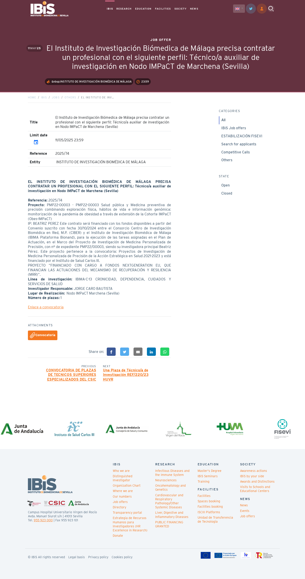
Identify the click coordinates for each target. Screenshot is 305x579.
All (223, 120)
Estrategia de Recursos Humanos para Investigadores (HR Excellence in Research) (130, 524)
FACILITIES (163, 8)
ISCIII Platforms (209, 512)
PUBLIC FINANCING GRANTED (169, 524)
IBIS (110, 8)
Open (225, 185)
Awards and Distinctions (257, 481)
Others (70, 97)
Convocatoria (45, 335)
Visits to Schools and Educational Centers (255, 489)
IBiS (44, 97)
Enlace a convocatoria (46, 307)
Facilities (204, 496)
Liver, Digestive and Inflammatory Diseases (171, 514)
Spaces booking (209, 501)
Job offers (120, 502)
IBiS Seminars (208, 476)
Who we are (121, 471)
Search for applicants (238, 144)
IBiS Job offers (233, 128)
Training (203, 481)
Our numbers (122, 496)
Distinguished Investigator (122, 478)
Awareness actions (253, 471)
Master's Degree (209, 471)
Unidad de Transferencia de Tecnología (215, 519)
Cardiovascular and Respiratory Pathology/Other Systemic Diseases (169, 501)
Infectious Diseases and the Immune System (172, 473)
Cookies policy (122, 557)
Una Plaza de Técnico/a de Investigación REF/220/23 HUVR (125, 375)
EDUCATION (143, 8)
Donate (118, 535)
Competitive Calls (235, 152)
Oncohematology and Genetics (170, 487)
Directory (119, 507)
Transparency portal (127, 512)
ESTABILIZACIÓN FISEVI (241, 136)
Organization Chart (126, 485)
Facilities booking (210, 506)
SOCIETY (180, 8)
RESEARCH (124, 8)
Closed (226, 193)
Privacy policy (98, 557)
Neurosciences (166, 480)
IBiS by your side (252, 476)
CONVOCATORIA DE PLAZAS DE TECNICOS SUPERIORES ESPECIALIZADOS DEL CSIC (71, 375)
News (244, 505)
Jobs (56, 97)
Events (244, 511)
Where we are (123, 491)
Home (32, 97)
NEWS (194, 8)
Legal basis (76, 557)
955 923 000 (43, 520)
